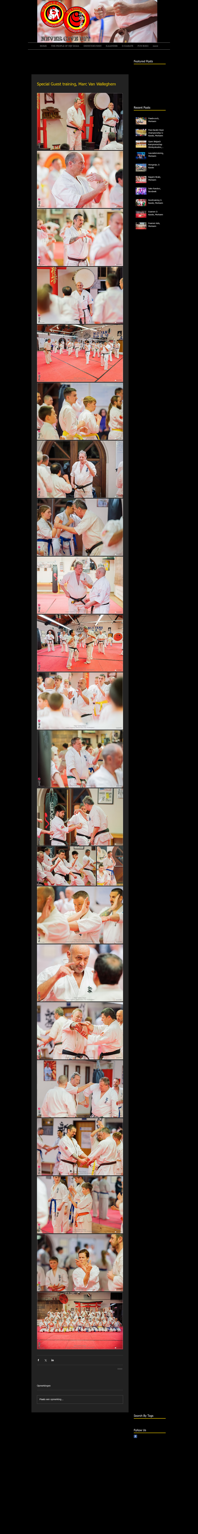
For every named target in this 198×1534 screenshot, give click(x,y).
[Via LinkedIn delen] (52, 1360)
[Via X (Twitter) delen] (45, 1360)
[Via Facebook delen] (38, 1360)
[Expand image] (80, 121)
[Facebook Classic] (135, 1436)
